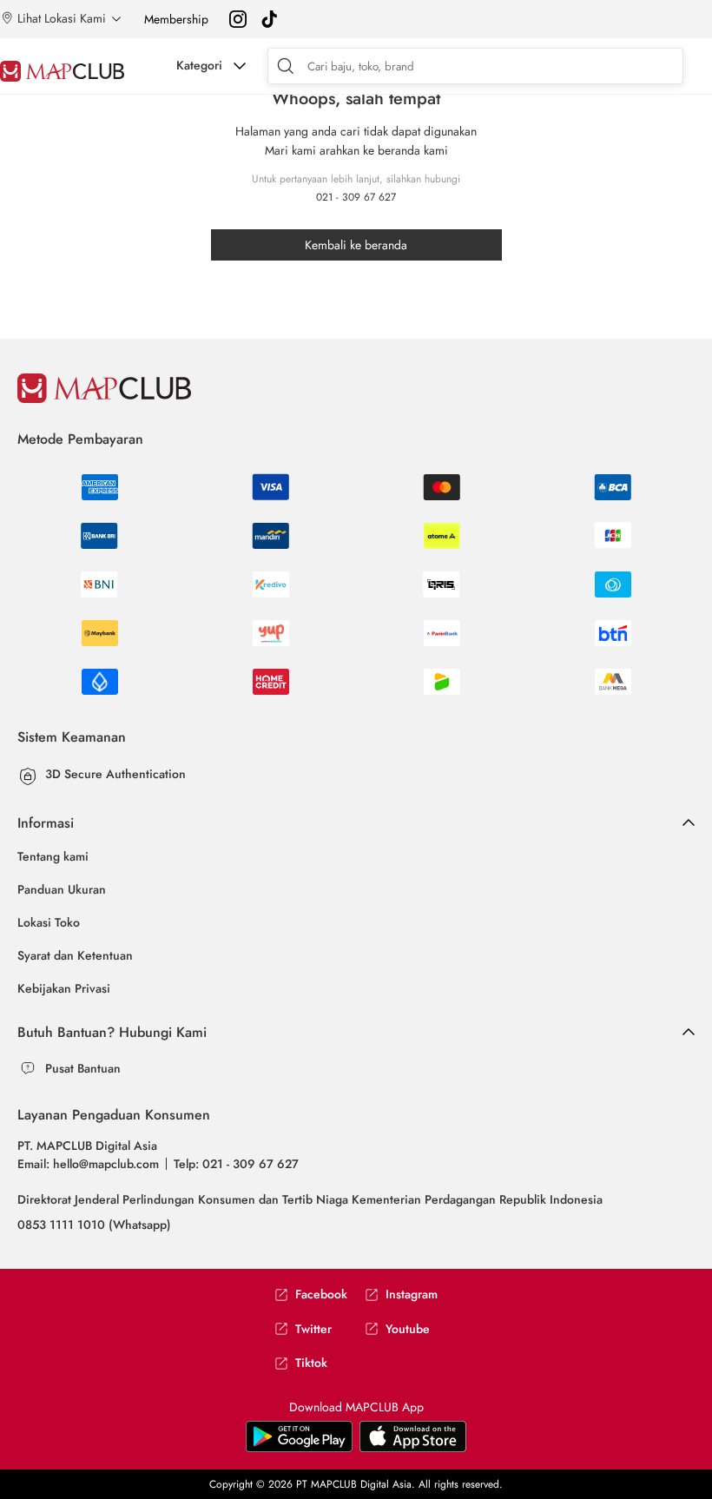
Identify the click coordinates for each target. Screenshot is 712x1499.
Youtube (408, 1329)
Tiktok (311, 1363)
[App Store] (299, 1435)
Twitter (313, 1329)
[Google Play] (412, 1435)
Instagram (412, 1294)
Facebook (321, 1294)
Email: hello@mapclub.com (88, 1164)
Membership (176, 19)
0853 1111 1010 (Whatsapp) (94, 1224)
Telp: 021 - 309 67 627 (236, 1164)
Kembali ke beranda (356, 245)
